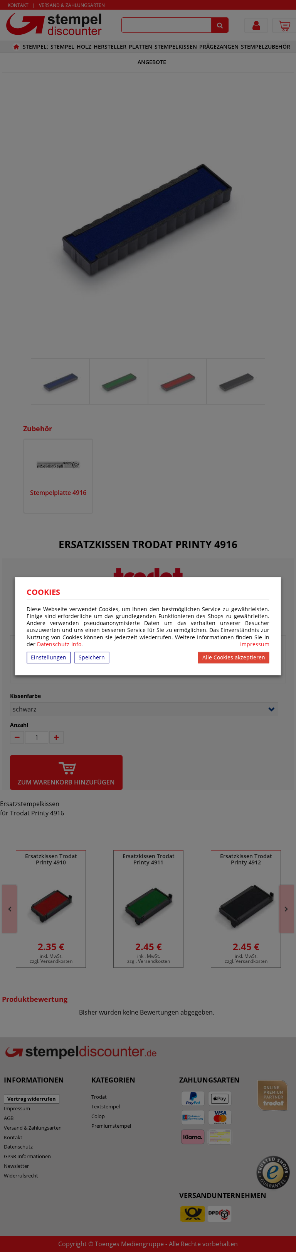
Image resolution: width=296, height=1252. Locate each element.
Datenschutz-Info (59, 644)
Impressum (254, 644)
